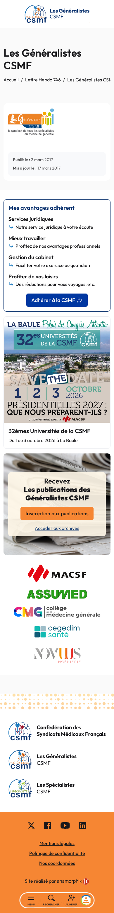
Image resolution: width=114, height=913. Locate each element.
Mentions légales (57, 843)
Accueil (11, 80)
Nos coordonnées (57, 863)
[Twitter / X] (31, 825)
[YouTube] (65, 825)
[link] (73, 881)
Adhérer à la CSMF (53, 300)
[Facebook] (47, 825)
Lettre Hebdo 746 (43, 80)
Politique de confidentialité (57, 853)
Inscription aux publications (57, 513)
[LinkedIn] (82, 825)
